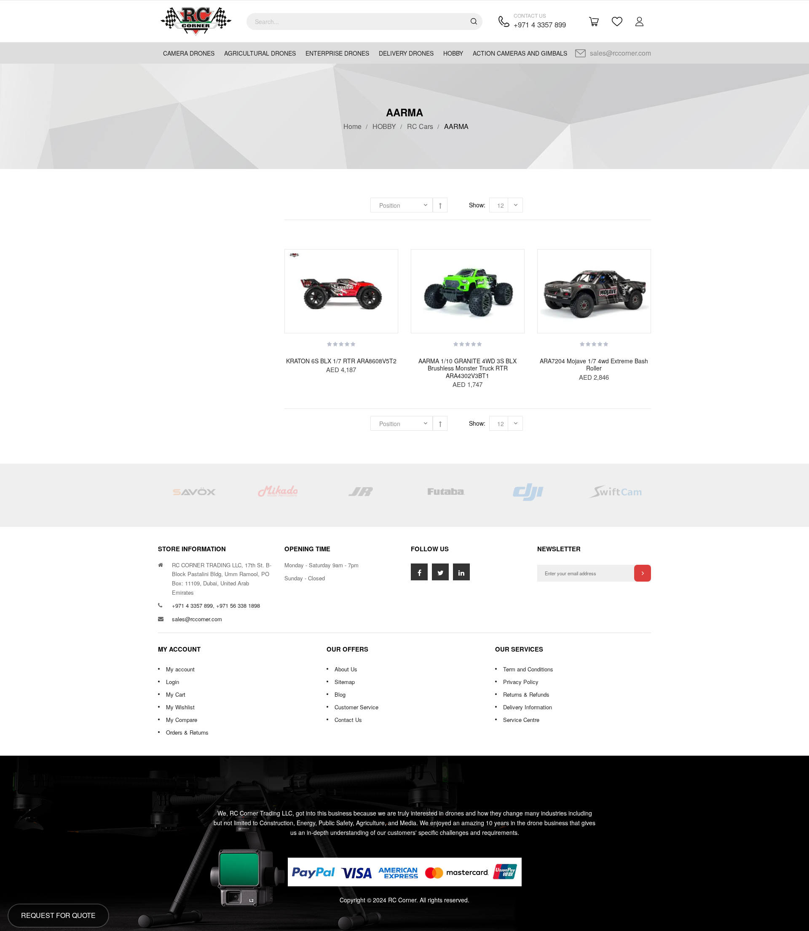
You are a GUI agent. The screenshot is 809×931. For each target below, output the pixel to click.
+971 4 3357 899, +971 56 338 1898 (216, 605)
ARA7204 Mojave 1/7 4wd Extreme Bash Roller (594, 365)
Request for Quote (58, 915)
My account (180, 669)
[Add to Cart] (392, 266)
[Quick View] (392, 316)
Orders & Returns (187, 732)
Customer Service (356, 707)
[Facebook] (419, 571)
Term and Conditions (528, 669)
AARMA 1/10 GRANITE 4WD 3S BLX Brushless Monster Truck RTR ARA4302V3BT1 (467, 368)
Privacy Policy (520, 682)
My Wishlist (180, 707)
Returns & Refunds (526, 694)
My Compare (181, 720)
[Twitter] (440, 571)
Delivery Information (527, 707)
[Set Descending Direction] (440, 205)
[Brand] (194, 495)
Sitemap (345, 682)
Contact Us (348, 720)
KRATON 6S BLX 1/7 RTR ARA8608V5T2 (341, 361)
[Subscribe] (642, 573)
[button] (392, 282)
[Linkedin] (461, 571)
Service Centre (521, 720)
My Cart (175, 694)
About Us (346, 669)
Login (172, 682)
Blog (340, 694)
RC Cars (420, 126)
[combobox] (364, 21)
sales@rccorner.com (620, 53)
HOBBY (384, 126)
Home (352, 126)
